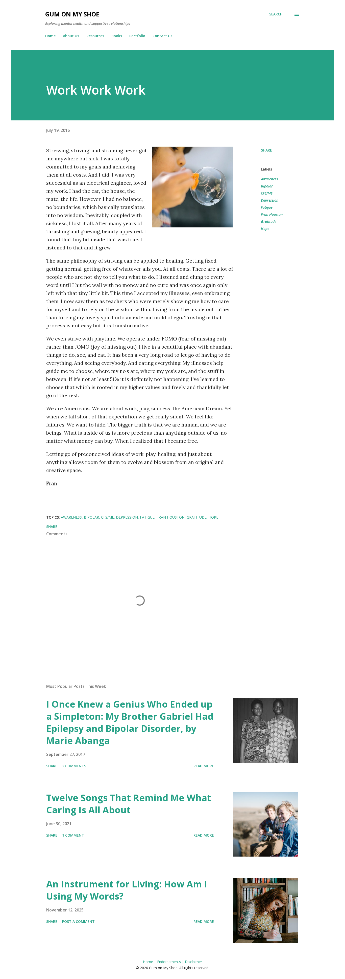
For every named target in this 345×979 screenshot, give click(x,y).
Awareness (269, 179)
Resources (95, 35)
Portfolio (137, 35)
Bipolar (267, 186)
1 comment (73, 835)
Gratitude (268, 221)
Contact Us (162, 35)
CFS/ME (267, 193)
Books (116, 35)
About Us (71, 35)
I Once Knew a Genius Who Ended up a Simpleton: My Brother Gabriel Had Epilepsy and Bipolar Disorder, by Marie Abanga (129, 722)
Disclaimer (193, 961)
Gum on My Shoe (72, 14)
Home (50, 35)
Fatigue (267, 207)
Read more (203, 765)
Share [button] (266, 150)
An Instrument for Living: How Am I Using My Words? (126, 890)
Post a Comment (78, 921)
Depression (269, 200)
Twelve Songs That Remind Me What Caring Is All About (128, 804)
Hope (265, 228)
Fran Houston (272, 214)
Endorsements (169, 961)
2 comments (74, 765)
